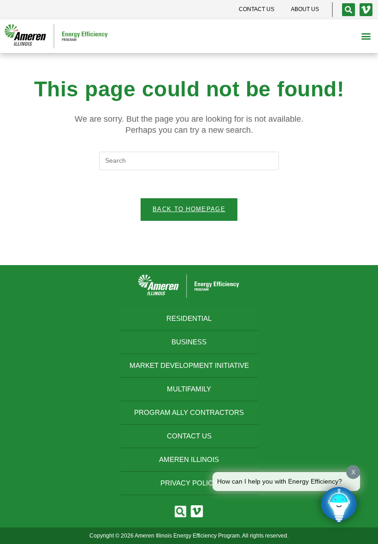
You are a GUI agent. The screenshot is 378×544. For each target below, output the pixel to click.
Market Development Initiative (189, 365)
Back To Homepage (189, 209)
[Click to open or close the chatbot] (339, 505)
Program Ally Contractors (189, 412)
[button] (365, 36)
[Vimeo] (366, 9)
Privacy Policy (189, 483)
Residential (189, 318)
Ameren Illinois (189, 459)
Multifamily (189, 389)
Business (189, 342)
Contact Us (189, 436)
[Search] (348, 9)
